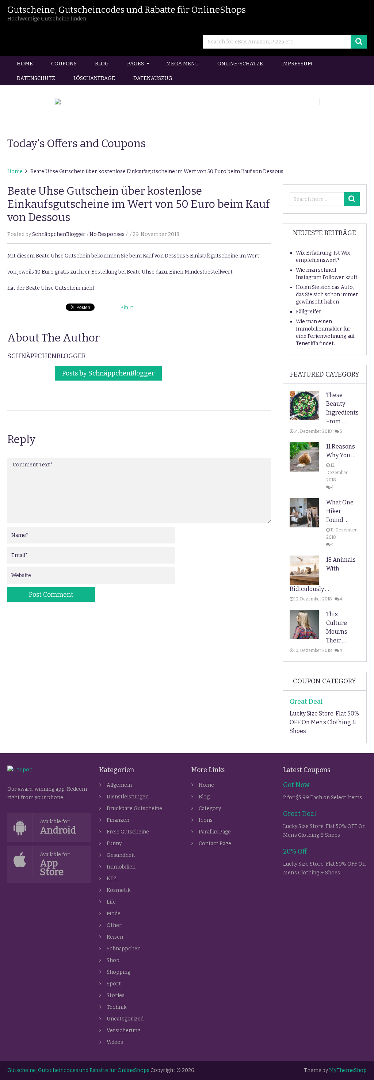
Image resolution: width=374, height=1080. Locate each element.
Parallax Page (215, 832)
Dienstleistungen (128, 797)
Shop (113, 960)
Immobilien (121, 867)
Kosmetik (118, 890)
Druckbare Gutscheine (134, 808)
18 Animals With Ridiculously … (323, 574)
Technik (116, 1007)
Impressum (296, 64)
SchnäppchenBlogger (58, 234)
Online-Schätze (240, 64)
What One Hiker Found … (340, 511)
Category (210, 808)
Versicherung (123, 1030)
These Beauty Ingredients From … (342, 408)
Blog (102, 64)
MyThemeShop (348, 1070)
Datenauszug (152, 78)
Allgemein (119, 785)
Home (25, 64)
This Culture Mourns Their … (336, 627)
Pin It (126, 308)
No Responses (107, 234)
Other (114, 925)
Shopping (118, 972)
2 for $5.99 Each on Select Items (322, 797)
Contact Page (215, 843)
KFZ (112, 878)
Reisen (115, 937)
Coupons (64, 64)
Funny (114, 843)
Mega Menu (182, 64)
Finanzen (118, 820)
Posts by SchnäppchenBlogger (108, 373)
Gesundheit (121, 855)
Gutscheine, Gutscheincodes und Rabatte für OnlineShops (126, 9)
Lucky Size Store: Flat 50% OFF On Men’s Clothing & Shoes (324, 722)
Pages (135, 64)
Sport (114, 984)
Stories (116, 995)
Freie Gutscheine (128, 832)
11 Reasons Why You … (340, 451)
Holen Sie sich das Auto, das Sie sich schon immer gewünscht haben (327, 294)
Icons (206, 820)
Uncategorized (125, 1019)
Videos (115, 1042)
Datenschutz (36, 78)
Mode (114, 914)
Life (111, 902)
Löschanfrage (94, 78)
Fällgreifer (308, 312)
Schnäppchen (124, 949)
